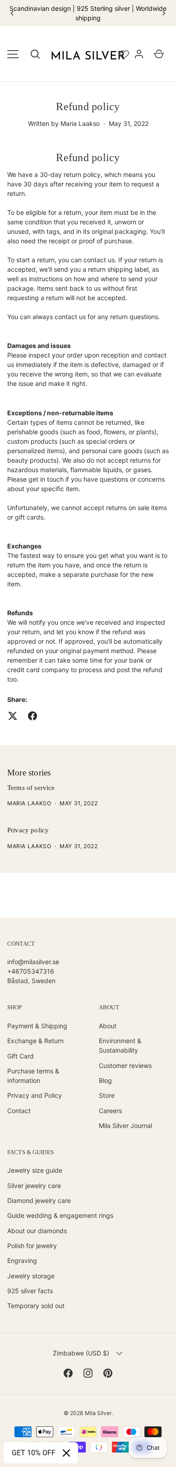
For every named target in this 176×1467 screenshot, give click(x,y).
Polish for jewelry (32, 1245)
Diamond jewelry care (39, 1200)
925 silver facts (30, 1291)
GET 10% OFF (34, 1452)
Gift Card (20, 1056)
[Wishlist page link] (124, 54)
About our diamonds (37, 1231)
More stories (29, 772)
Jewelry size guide (34, 1170)
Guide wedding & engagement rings (60, 1215)
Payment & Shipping (37, 1026)
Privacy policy (28, 830)
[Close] (66, 1453)
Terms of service (31, 787)
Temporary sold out (36, 1305)
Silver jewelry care (34, 1185)
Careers (110, 1110)
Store (107, 1095)
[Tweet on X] (13, 716)
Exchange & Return (35, 1041)
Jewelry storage (31, 1276)
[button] (35, 54)
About (107, 1026)
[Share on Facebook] (32, 716)
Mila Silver (98, 1413)
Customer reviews (125, 1065)
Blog (105, 1080)
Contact (19, 1110)
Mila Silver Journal (125, 1125)
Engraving (22, 1260)
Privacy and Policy (34, 1095)
